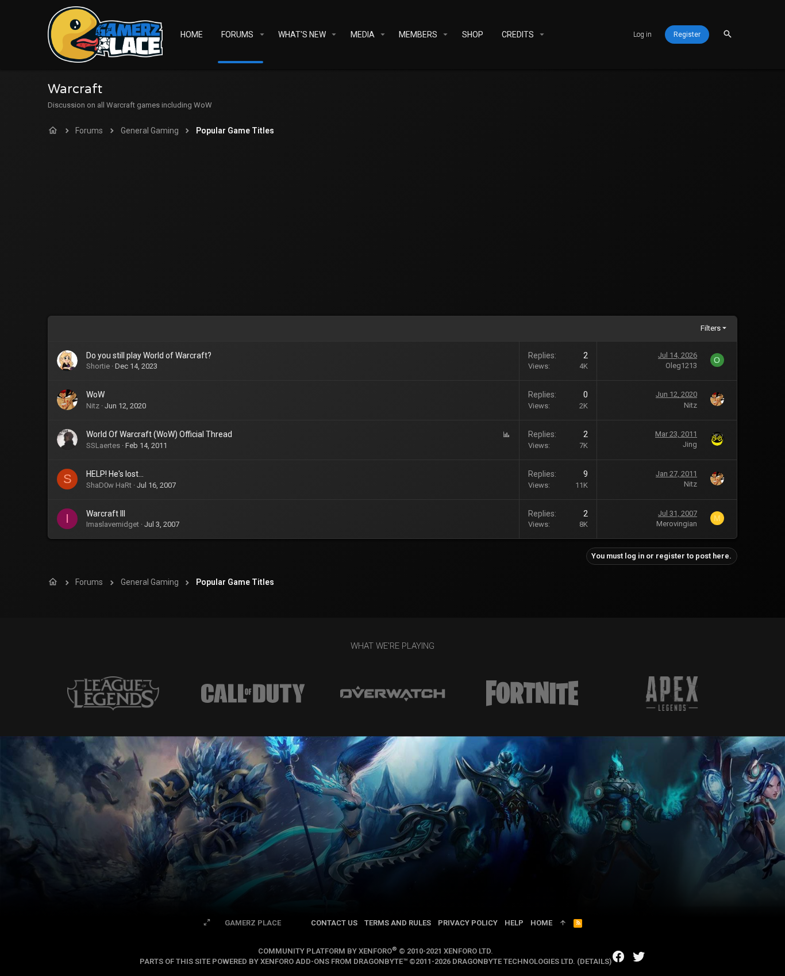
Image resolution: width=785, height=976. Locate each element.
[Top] (563, 923)
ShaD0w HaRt (109, 485)
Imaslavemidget (112, 524)
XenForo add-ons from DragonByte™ (333, 961)
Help (514, 922)
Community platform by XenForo (375, 951)
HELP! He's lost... (115, 474)
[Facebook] (618, 957)
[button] (262, 34)
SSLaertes (103, 445)
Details (594, 961)
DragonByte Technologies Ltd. (513, 961)
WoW (95, 394)
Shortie (98, 366)
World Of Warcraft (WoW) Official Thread (159, 434)
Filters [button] (711, 328)
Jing (690, 444)
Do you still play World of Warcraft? (148, 355)
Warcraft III (105, 513)
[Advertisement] (392, 229)
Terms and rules (397, 922)
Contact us (334, 922)
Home (541, 922)
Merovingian (676, 523)
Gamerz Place (253, 922)
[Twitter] (639, 957)
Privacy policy (468, 922)
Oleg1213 (681, 365)
